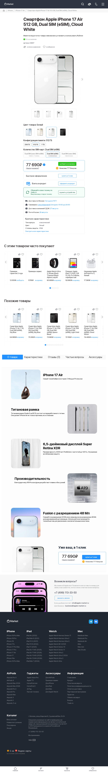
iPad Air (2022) (32, 635)
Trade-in (70, 703)
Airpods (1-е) (11, 703)
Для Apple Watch (52, 692)
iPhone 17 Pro (11, 650)
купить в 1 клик (67, 176)
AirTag (29, 689)
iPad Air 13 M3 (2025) (34, 655)
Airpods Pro (11, 692)
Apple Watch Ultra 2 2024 (58, 655)
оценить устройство (67, 192)
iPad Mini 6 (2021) (33, 638)
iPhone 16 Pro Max (13, 661)
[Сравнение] (19, 254)
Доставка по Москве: (37, 201)
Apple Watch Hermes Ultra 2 (59, 638)
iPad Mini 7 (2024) (33, 661)
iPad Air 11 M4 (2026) (34, 653)
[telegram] (91, 622)
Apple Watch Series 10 (57, 647)
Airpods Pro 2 (11, 689)
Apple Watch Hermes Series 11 (60, 635)
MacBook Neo (83, 635)
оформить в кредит (67, 184)
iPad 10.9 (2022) (32, 644)
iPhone (11, 631)
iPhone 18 (10, 641)
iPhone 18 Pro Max (13, 635)
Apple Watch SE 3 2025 (57, 644)
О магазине (71, 678)
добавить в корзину (67, 164)
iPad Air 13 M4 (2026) (34, 658)
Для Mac (49, 689)
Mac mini (81, 647)
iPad (29, 631)
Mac (80, 631)
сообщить (20, 280)
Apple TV (30, 680)
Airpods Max (11, 695)
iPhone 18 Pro (11, 638)
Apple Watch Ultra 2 (56, 653)
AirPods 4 (10, 680)
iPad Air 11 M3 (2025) (34, 650)
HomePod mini (32, 683)
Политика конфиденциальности (79, 686)
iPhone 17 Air (11, 653)
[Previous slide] (26, 79)
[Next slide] (82, 79)
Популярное (11, 725)
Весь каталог (12, 720)
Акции (9, 728)
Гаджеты (32, 673)
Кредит (70, 680)
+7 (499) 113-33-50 (65, 592)
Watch (53, 631)
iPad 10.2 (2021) (32, 641)
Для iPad (49, 686)
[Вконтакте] (96, 622)
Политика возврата (74, 683)
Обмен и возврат (73, 697)
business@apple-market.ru (75, 606)
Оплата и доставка (74, 689)
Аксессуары (53, 673)
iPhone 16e (11, 658)
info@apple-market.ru (80, 603)
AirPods (11, 673)
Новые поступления (14, 722)
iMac (79, 644)
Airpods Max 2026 (13, 686)
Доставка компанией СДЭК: (39, 208)
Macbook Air (82, 641)
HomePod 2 (31, 686)
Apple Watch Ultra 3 (56, 658)
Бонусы (70, 700)
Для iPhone (50, 683)
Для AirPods (50, 678)
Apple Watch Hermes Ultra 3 (59, 641)
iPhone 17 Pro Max (13, 647)
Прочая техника (33, 692)
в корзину (39, 280)
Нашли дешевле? (32, 168)
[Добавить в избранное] (22, 254)
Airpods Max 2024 (13, 683)
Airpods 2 (10, 700)
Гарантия (70, 695)
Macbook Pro (82, 638)
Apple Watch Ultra (55, 661)
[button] (41, 769)
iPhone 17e (11, 644)
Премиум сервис (52, 680)
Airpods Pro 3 (11, 678)
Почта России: (34, 212)
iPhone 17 (10, 655)
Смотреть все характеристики (37, 231)
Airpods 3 (10, 697)
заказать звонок (63, 598)
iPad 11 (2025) (32, 647)
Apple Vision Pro (32, 678)
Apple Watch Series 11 (57, 650)
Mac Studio (82, 650)
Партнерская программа (76, 692)
